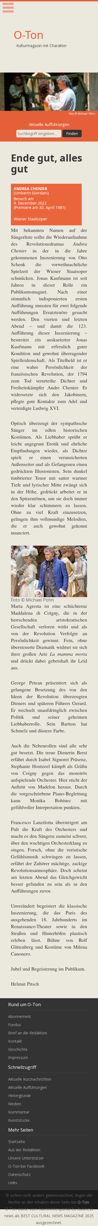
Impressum (18, 1057)
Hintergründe (19, 1095)
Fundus (14, 1024)
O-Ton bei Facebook (26, 1166)
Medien (14, 1103)
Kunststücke (19, 1120)
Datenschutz (19, 1174)
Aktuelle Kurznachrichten (29, 1079)
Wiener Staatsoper (30, 218)
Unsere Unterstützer (26, 1158)
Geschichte (17, 1049)
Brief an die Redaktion (27, 1032)
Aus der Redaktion (24, 1149)
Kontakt (15, 1041)
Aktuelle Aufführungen (27, 1087)
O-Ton (29, 34)
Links (12, 1182)
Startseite (16, 1141)
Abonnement (19, 1016)
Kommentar (18, 1112)
